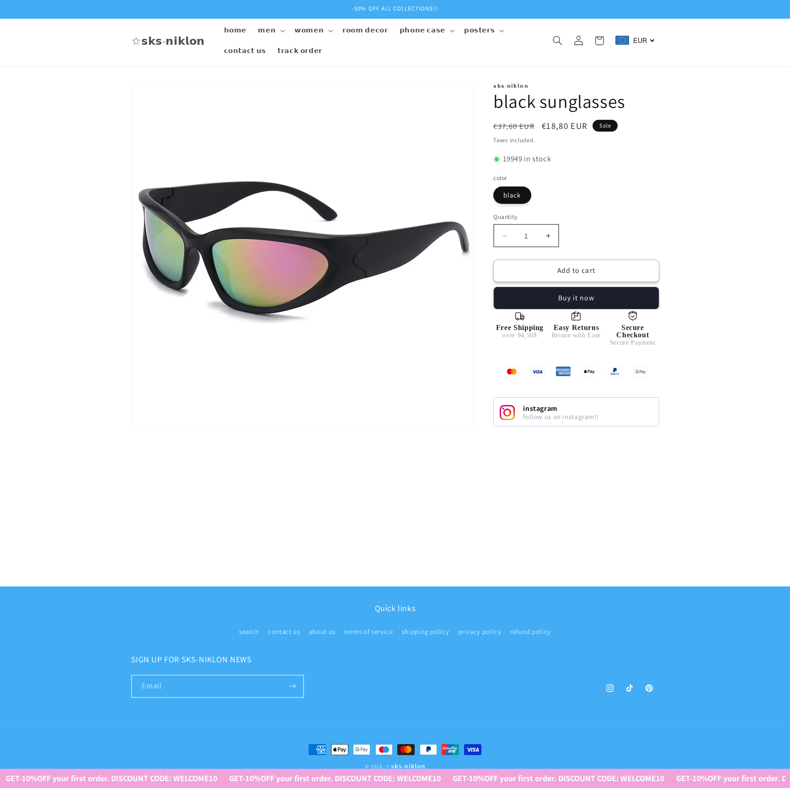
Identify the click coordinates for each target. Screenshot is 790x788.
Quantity (505, 217)
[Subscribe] (292, 686)
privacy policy (480, 631)
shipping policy (425, 631)
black (512, 195)
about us (322, 631)
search (249, 631)
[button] (270, 31)
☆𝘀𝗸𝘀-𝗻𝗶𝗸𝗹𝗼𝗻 (405, 766)
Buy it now (576, 298)
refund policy (530, 631)
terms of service (368, 631)
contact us (284, 631)
